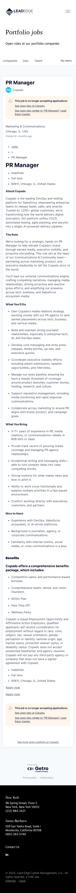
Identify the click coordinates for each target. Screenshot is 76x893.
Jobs (14, 146)
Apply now (13, 687)
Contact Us (12, 847)
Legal (22, 880)
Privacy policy (30, 777)
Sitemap (10, 880)
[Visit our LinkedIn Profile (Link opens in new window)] (38, 854)
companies (10, 60)
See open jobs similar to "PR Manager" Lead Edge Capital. (40, 112)
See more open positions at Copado (38, 742)
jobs (26, 60)
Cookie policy (46, 777)
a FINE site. (33, 876)
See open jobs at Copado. (30, 105)
